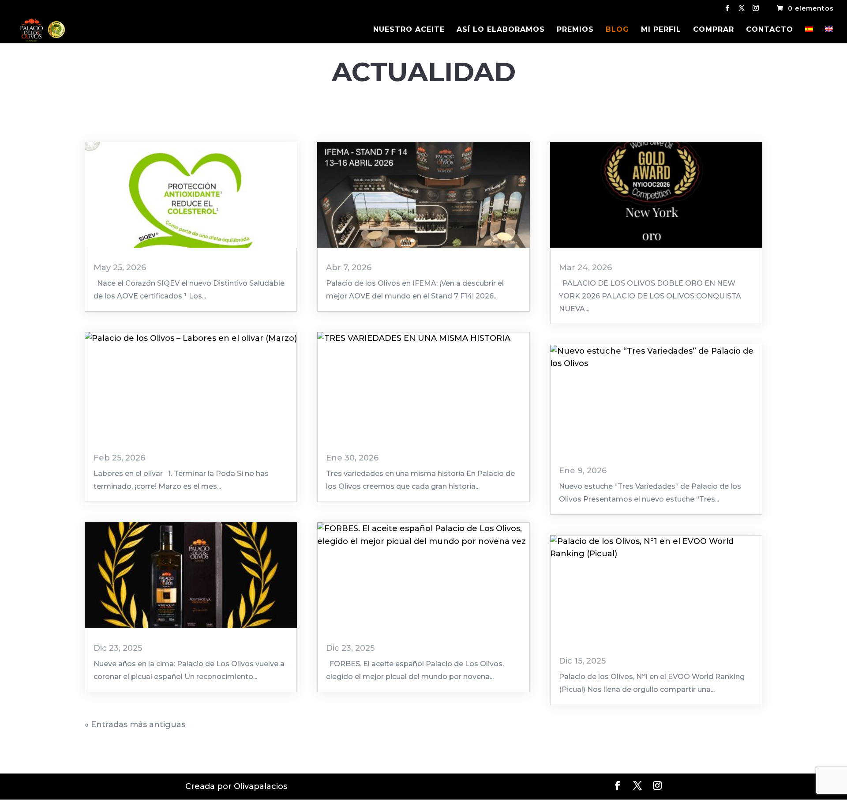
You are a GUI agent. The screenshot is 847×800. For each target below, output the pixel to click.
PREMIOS (575, 30)
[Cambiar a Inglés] (829, 34)
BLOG (617, 30)
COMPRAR (713, 30)
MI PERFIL (661, 30)
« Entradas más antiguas (135, 724)
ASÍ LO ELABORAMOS (501, 30)
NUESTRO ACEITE (409, 30)
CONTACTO (769, 30)
